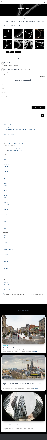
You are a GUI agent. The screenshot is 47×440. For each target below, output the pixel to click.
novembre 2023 (6, 164)
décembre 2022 (6, 169)
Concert (5, 251)
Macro (5, 259)
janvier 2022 (6, 188)
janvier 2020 (6, 221)
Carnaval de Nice (7, 247)
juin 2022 (5, 178)
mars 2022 (6, 183)
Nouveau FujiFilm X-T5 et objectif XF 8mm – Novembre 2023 (18, 424)
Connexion (6, 282)
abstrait (5, 235)
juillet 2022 (6, 176)
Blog (5, 244)
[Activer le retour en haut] (44, 437)
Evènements (6, 254)
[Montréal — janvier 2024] (23, 329)
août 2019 (5, 226)
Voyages (5, 275)
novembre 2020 (6, 207)
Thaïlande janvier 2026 (8, 124)
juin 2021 (5, 192)
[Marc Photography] (6, 2)
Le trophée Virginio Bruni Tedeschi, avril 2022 (16, 143)
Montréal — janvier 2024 (8, 127)
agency (5, 237)
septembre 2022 (6, 173)
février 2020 (6, 219)
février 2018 (6, 228)
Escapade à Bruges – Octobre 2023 (10, 134)
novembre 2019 (6, 223)
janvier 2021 (6, 202)
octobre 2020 (6, 209)
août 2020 (5, 214)
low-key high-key (7, 256)
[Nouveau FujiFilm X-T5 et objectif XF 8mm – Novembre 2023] (23, 406)
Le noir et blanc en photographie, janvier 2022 (16, 148)
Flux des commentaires (8, 287)
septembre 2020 (6, 211)
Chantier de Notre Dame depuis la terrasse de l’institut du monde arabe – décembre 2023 (19, 129)
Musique (5, 263)
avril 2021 (5, 195)
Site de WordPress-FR (8, 289)
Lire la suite (35, 351)
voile (5, 273)
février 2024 (6, 159)
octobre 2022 (6, 171)
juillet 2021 (6, 190)
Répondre (43, 67)
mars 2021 (6, 197)
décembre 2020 (6, 204)
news (5, 266)
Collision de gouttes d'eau (8, 249)
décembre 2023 (6, 161)
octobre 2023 (6, 166)
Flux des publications (7, 284)
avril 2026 (5, 157)
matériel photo (6, 261)
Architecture (6, 242)
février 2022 (6, 185)
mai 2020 (5, 216)
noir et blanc (6, 268)
